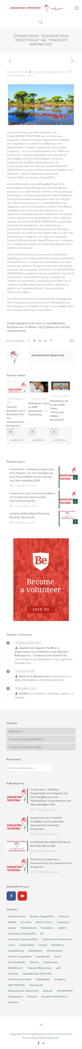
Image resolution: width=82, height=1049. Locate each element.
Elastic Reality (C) (48, 1037)
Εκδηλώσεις (16, 731)
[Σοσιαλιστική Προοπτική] (41, 8)
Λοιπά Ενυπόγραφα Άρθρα (25, 746)
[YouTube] (22, 896)
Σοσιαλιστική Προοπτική (47, 71)
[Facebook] (11, 896)
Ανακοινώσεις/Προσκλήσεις (26, 739)
